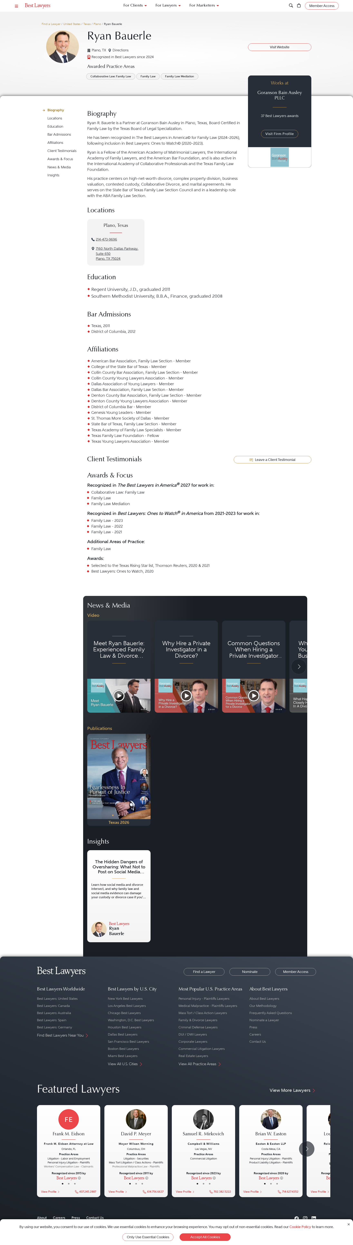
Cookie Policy (300, 1227)
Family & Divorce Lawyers (198, 1020)
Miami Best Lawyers (122, 1056)
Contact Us (257, 1042)
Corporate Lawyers (193, 1042)
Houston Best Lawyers (124, 1027)
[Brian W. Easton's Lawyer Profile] (270, 1125)
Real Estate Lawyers (193, 1056)
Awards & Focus (60, 159)
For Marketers (202, 6)
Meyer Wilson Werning (136, 1144)
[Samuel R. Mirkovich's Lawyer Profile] (203, 1125)
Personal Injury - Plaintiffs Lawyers (204, 999)
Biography (55, 110)
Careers (255, 1034)
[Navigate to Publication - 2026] (119, 780)
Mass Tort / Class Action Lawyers (203, 1013)
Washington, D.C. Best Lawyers (131, 1020)
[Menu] (16, 5)
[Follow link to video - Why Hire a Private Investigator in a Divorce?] (186, 667)
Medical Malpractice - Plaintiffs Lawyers (208, 1006)
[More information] (79, 1177)
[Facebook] (296, 1217)
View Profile (48, 1191)
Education (55, 126)
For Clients (133, 6)
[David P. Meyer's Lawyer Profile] (136, 1125)
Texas (87, 24)
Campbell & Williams (203, 1144)
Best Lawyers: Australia (54, 1013)
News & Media (59, 167)
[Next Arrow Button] (298, 666)
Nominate (250, 972)
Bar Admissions (59, 134)
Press (253, 1027)
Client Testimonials (61, 151)
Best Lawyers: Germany (54, 1027)
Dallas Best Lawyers (122, 1034)
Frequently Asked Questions (270, 1013)
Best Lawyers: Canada (53, 1006)
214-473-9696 (106, 239)
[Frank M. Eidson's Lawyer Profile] (68, 1125)
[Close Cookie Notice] (348, 1224)
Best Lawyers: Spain (51, 1020)
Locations (54, 118)
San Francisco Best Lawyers (128, 1042)
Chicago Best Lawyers (124, 1013)
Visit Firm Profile (279, 134)
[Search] (291, 5)
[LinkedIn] (314, 1217)
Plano (97, 24)
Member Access (295, 972)
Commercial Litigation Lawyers (202, 1049)
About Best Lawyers (264, 999)
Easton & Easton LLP (271, 1144)
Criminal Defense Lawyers (198, 1027)
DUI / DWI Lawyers (193, 1034)
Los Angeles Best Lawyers (127, 1006)
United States (71, 24)
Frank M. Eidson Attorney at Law (69, 1144)
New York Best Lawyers (125, 999)
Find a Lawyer (51, 24)
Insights (53, 175)
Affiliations (55, 143)
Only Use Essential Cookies (148, 1237)
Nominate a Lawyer (264, 1020)
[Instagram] (305, 1217)
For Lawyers (166, 6)
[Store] (299, 5)
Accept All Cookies (205, 1237)
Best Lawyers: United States (57, 999)
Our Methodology (263, 1006)
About (42, 1218)
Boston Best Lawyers (123, 1049)
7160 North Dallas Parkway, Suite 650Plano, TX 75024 (117, 254)
